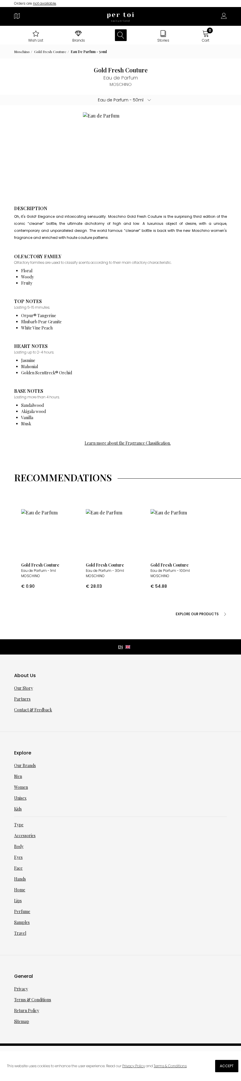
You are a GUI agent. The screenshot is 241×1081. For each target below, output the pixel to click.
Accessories (25, 835)
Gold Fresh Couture (50, 51)
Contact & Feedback (33, 710)
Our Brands (25, 765)
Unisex (20, 798)
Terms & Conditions (32, 999)
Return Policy (26, 1010)
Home (19, 890)
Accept (227, 1065)
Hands (20, 879)
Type (19, 824)
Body (19, 846)
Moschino (22, 51)
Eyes (18, 857)
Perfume (22, 911)
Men (18, 776)
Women (21, 787)
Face (18, 868)
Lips (18, 900)
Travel (20, 933)
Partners (22, 699)
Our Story (23, 688)
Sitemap (21, 1021)
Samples (22, 922)
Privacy (21, 989)
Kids (18, 809)
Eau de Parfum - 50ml (89, 51)
